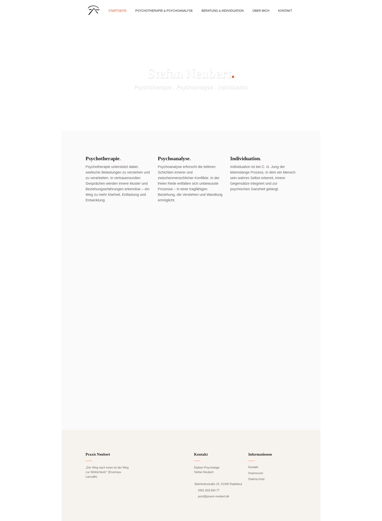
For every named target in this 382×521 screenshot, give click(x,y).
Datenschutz (256, 479)
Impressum (255, 473)
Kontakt (253, 467)
